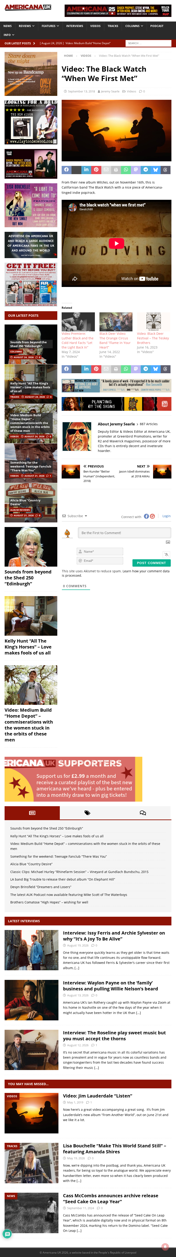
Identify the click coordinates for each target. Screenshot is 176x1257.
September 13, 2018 (81, 91)
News (7, 26)
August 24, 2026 (24, 357)
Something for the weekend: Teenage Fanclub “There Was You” (30, 466)
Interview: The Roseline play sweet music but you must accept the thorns (114, 1036)
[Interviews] (31, 950)
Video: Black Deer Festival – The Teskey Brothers (153, 338)
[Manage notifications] (165, 1247)
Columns (132, 26)
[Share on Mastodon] (136, 170)
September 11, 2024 (80, 1208)
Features (48, 26)
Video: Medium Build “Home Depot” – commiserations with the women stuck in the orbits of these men (30, 423)
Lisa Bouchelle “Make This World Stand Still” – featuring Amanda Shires (114, 1149)
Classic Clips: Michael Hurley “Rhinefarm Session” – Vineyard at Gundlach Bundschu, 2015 (79, 872)
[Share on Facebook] (67, 170)
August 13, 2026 (77, 995)
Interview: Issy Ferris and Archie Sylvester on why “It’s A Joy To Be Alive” (114, 936)
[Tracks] (31, 1163)
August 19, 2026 (77, 945)
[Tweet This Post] (76, 170)
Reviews (25, 26)
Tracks (113, 26)
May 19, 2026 (76, 1158)
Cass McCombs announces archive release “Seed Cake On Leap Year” (110, 1198)
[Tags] (87, 812)
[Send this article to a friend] (106, 170)
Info (7, 35)
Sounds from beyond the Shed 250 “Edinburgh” (28, 344)
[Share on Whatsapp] (126, 170)
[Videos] (31, 1113)
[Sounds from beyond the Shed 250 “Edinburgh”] (31, 547)
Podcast (156, 26)
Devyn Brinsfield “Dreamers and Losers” (40, 887)
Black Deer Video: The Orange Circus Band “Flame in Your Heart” (115, 340)
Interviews (74, 26)
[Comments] (142, 812)
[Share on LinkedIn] (86, 170)
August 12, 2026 (77, 1045)
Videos (95, 26)
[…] (76, 968)
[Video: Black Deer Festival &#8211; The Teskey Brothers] (153, 321)
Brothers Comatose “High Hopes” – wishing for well (49, 902)
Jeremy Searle (110, 91)
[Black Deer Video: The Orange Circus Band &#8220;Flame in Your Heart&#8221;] (116, 321)
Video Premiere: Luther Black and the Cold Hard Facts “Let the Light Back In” (78, 340)
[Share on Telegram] (146, 170)
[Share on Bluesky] (156, 170)
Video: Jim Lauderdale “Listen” (97, 1096)
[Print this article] (116, 170)
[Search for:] (148, 43)
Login (166, 516)
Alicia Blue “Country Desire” (25, 502)
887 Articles (149, 424)
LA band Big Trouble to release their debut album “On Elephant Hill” (62, 879)
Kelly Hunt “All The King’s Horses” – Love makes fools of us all (30, 387)
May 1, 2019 (75, 1102)
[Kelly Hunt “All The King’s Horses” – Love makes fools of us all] (31, 616)
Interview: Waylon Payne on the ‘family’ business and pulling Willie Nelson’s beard (110, 986)
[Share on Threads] (165, 170)
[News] (31, 1213)
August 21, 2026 (34, 475)
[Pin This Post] (96, 170)
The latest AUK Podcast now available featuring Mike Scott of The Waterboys (68, 894)
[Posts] (32, 812)
